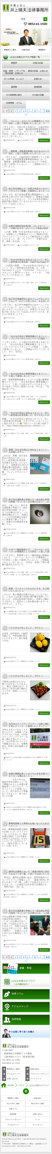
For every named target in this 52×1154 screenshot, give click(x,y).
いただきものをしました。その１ (25, 675)
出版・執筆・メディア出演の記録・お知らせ (14, 72)
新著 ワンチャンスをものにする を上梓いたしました (29, 589)
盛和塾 (14, 87)
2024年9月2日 (10, 429)
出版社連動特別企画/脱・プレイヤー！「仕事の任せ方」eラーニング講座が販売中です (28, 228)
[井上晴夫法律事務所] (26, 4)
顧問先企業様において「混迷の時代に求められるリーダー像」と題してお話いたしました (29, 873)
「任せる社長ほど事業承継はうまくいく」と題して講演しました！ (29, 374)
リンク (37, 1119)
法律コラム (17, 993)
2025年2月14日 (10, 207)
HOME (10, 1085)
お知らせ (9, 757)
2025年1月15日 (10, 278)
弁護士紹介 (26, 50)
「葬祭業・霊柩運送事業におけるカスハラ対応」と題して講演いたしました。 (29, 152)
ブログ (23, 211)
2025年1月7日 (10, 318)
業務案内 (41, 50)
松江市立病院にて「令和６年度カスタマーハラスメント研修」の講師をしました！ (29, 189)
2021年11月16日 (11, 940)
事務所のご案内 (10, 50)
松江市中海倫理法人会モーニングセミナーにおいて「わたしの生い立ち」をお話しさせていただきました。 (29, 301)
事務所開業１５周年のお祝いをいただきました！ (29, 824)
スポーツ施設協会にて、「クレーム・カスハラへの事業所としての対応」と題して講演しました (29, 551)
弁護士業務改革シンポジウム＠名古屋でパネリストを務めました (29, 774)
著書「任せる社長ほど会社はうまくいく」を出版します (29, 450)
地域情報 (38, 87)
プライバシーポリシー (39, 1074)
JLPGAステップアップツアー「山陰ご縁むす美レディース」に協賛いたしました (29, 724)
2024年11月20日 (11, 355)
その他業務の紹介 (14, 95)
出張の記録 (38, 63)
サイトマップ (35, 1078)
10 (35, 111)
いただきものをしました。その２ (25, 627)
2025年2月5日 (10, 245)
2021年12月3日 (10, 890)
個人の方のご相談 (37, 1103)
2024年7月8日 (10, 479)
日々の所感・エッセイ (14, 79)
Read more (44, 140)
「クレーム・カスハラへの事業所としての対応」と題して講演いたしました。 (29, 122)
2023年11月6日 (10, 568)
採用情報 (16, 1019)
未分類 (23, 174)
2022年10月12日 (11, 657)
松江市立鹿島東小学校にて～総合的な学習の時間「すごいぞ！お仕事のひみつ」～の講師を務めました (29, 501)
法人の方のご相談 (13, 1103)
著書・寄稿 (25, 968)
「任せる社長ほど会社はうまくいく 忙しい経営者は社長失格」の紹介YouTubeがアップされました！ (29, 261)
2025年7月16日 (10, 170)
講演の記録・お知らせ (38, 71)
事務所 (14, 63)
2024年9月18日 (10, 393)
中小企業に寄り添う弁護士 (21, 1032)
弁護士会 (38, 79)
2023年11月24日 (11, 529)
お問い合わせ (12, 1078)
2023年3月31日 (10, 607)
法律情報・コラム (14, 103)
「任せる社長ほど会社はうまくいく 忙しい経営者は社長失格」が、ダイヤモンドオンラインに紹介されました (29, 415)
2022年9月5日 (10, 753)
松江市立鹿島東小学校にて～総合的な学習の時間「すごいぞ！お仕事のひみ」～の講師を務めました (29, 913)
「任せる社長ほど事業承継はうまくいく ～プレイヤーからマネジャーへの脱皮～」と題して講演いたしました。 (29, 338)
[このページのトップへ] (26, 1091)
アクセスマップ (19, 1006)
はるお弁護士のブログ (27, 140)
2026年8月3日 (10, 140)
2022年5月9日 (10, 853)
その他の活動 (38, 95)
